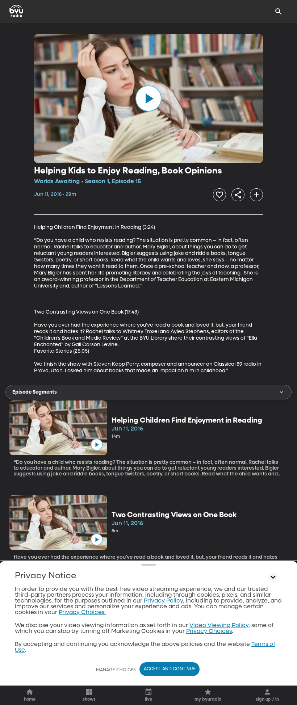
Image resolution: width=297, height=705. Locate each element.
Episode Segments (34, 392)
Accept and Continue (169, 669)
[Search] (278, 11)
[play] (148, 98)
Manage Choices (116, 670)
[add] (256, 194)
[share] (237, 194)
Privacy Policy (163, 601)
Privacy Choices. (82, 613)
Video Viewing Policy (218, 626)
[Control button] (273, 577)
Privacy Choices (209, 631)
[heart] (219, 194)
